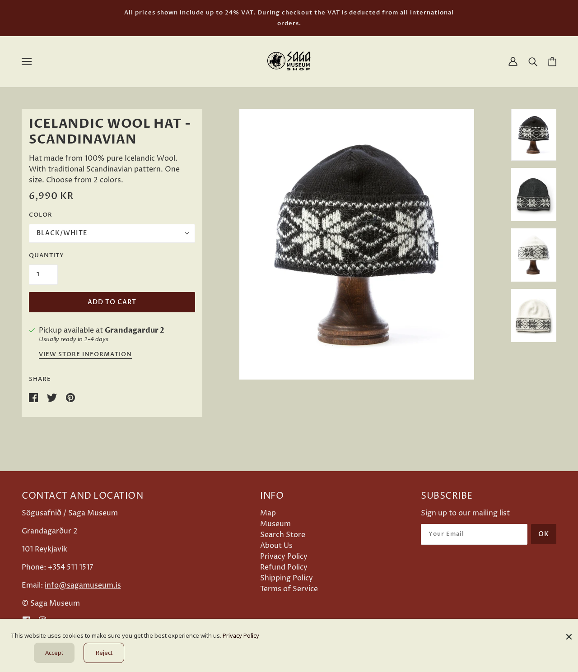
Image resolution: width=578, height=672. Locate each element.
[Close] (568, 633)
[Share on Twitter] (52, 397)
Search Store (282, 535)
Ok (543, 534)
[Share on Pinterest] (70, 397)
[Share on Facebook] (34, 397)
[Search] (533, 61)
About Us (276, 546)
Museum (275, 524)
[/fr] (289, 61)
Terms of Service (289, 589)
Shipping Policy (286, 578)
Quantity (46, 255)
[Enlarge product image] (356, 244)
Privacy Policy (284, 556)
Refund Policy (284, 567)
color (40, 215)
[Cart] (552, 61)
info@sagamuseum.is (83, 585)
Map (268, 513)
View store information (85, 355)
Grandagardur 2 (134, 330)
